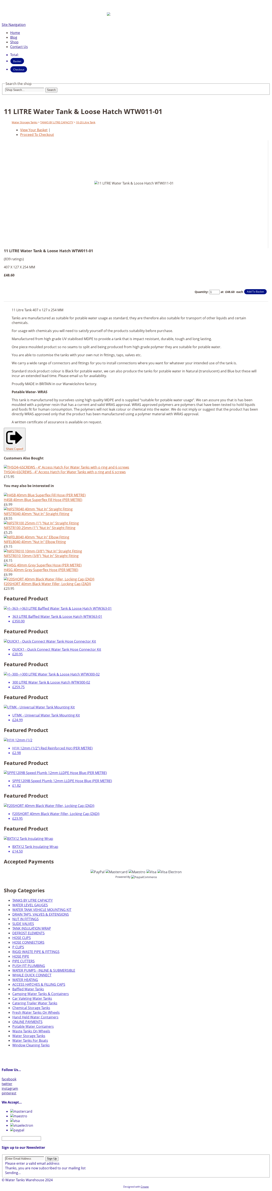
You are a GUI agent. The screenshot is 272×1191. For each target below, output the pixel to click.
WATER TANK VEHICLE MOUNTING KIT (41, 909)
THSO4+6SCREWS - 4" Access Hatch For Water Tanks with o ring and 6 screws (65, 472)
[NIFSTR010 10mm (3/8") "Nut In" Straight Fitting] (43, 551)
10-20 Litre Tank (85, 122)
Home (15, 32)
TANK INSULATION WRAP (31, 928)
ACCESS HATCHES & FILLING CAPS (38, 984)
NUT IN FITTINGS (25, 919)
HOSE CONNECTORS (28, 942)
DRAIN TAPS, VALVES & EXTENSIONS (40, 914)
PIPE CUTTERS (23, 961)
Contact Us (19, 46)
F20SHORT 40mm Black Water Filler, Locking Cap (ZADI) (47, 583)
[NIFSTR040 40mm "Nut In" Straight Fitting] (38, 509)
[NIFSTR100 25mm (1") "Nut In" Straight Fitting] (41, 523)
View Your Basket (34, 130)
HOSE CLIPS (21, 937)
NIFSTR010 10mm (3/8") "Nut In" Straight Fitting (41, 555)
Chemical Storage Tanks (31, 1007)
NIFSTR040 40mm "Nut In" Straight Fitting (36, 513)
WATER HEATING (25, 979)
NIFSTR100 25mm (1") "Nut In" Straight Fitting (39, 527)
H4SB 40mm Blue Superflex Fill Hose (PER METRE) (43, 499)
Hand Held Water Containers (35, 1017)
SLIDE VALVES (23, 923)
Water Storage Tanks (24, 122)
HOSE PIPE (20, 956)
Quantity (201, 292)
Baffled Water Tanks (28, 989)
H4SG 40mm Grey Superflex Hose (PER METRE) (41, 569)
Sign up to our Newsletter (23, 1147)
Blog (13, 37)
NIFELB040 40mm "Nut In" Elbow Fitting (35, 541)
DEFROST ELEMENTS (28, 933)
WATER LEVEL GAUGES (30, 905)
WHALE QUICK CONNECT (31, 975)
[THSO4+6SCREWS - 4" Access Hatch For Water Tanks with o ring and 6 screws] (66, 467)
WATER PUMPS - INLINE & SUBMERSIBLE (43, 970)
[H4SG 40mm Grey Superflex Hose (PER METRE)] (43, 565)
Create (145, 1186)
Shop (14, 42)
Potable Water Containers (33, 1026)
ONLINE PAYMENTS (27, 1021)
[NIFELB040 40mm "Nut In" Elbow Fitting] (36, 537)
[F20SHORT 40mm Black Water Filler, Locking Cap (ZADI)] (49, 579)
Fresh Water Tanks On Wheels (36, 1012)
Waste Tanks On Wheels (31, 1031)
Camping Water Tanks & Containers (40, 993)
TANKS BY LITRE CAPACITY (56, 122)
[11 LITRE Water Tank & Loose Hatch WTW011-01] (126, 239)
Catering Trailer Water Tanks (34, 1003)
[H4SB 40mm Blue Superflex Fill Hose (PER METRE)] (45, 495)
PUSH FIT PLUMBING (28, 965)
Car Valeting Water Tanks (32, 998)
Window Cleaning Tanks (31, 1045)
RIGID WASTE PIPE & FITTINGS (36, 951)
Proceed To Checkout (37, 134)
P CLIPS (18, 947)
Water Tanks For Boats (30, 1040)
